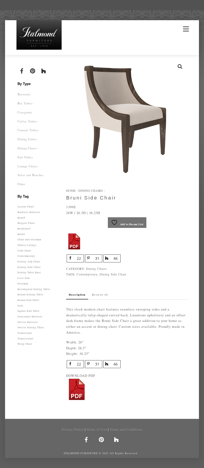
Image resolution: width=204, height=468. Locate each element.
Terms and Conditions (126, 429)
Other (22, 184)
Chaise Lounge (27, 245)
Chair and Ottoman (29, 239)
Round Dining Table (30, 294)
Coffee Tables (27, 121)
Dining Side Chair (113, 274)
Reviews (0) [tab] (100, 294)
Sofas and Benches (31, 175)
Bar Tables (25, 103)
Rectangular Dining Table (34, 289)
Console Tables (28, 130)
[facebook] (22, 70)
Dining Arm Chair (29, 261)
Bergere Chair (26, 223)
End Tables (25, 157)
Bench (21, 217)
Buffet (22, 234)
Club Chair (24, 250)
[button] (180, 66)
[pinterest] (32, 70)
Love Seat (24, 278)
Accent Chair (26, 206)
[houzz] (43, 70)
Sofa (20, 305)
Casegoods (25, 112)
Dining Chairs (90, 190)
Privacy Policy (73, 429)
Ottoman (23, 283)
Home (71, 190)
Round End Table (28, 300)
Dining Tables (27, 139)
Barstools (24, 94)
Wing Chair (25, 344)
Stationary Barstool (30, 316)
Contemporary (86, 274)
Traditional (25, 333)
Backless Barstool (29, 212)
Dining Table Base (29, 272)
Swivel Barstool (28, 322)
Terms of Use (97, 429)
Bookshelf (24, 228)
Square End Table (29, 311)
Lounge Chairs (28, 166)
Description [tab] (77, 294)
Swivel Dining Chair (31, 327)
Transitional (25, 338)
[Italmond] (39, 36)
